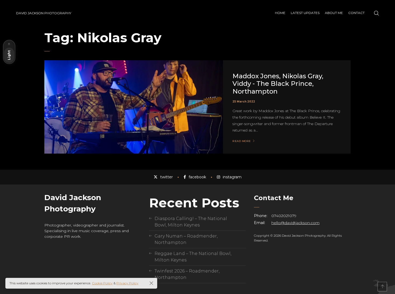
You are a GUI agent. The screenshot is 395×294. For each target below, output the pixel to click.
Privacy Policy (127, 283)
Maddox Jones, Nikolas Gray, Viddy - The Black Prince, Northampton (277, 83)
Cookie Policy (102, 283)
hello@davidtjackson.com (295, 222)
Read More (241, 141)
